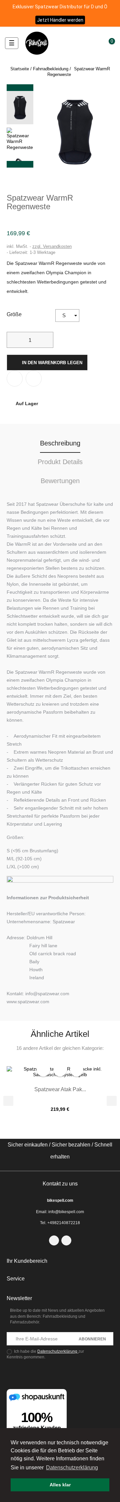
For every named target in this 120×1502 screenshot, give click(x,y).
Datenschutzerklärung (57, 1351)
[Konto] (89, 43)
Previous (20, 164)
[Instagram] (66, 1240)
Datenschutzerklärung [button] (72, 1467)
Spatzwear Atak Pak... (60, 1089)
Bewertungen (60, 480)
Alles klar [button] (60, 1484)
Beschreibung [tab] (60, 443)
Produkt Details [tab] (60, 461)
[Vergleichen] (34, 378)
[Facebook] (54, 1240)
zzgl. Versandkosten (52, 246)
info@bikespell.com (66, 1211)
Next (20, 87)
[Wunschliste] (97, 43)
